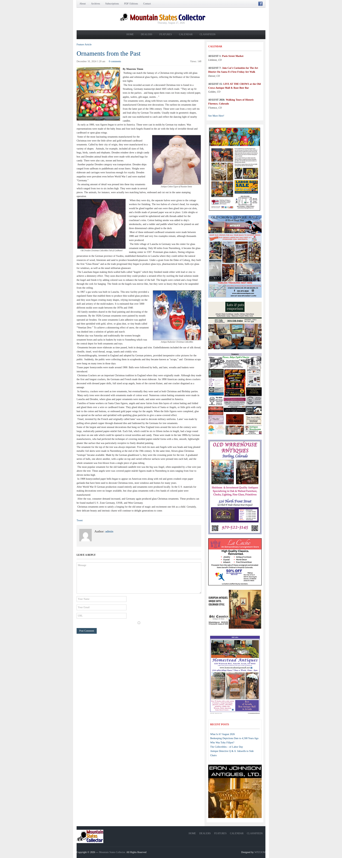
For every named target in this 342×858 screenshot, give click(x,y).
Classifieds (208, 34)
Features (165, 34)
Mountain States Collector (112, 852)
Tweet (80, 520)
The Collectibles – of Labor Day (226, 747)
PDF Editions (131, 3)
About (82, 3)
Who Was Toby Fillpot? (222, 742)
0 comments (115, 61)
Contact (147, 3)
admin (109, 531)
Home (130, 34)
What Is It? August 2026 (222, 734)
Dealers (146, 34)
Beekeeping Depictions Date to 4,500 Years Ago (234, 738)
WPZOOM (259, 852)
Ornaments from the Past (109, 53)
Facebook (260, 4)
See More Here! (216, 115)
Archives (95, 3)
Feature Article (84, 44)
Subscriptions (112, 3)
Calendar (186, 34)
